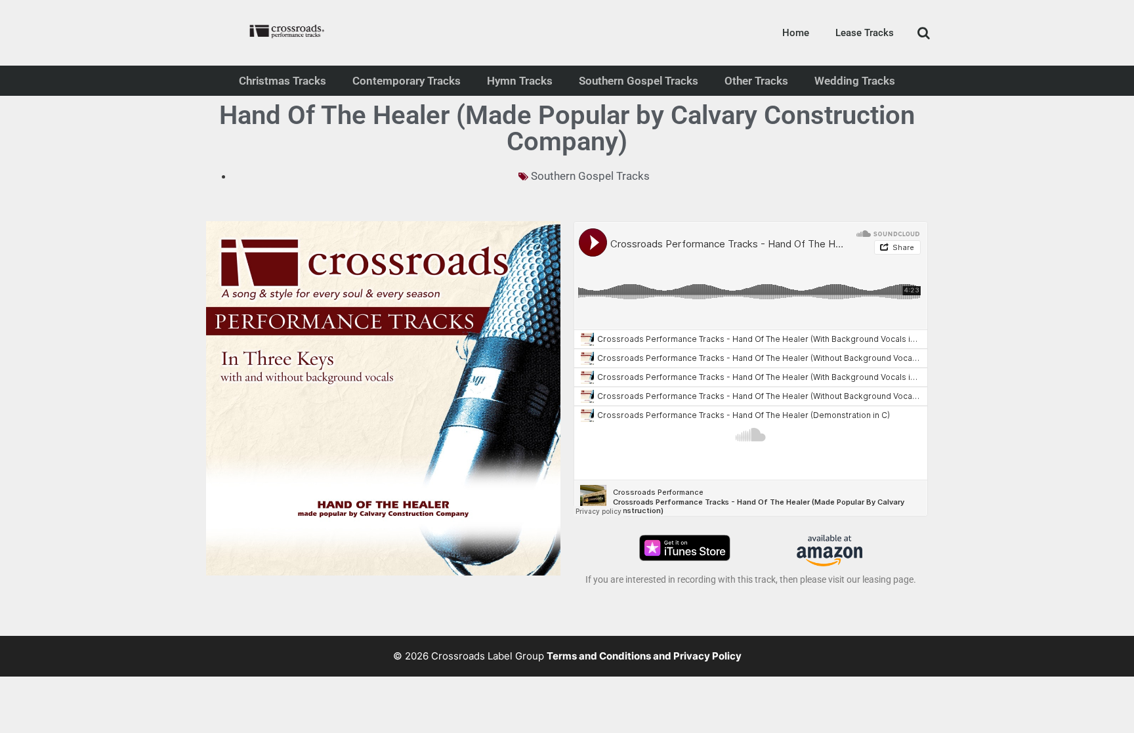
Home (795, 33)
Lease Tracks (864, 33)
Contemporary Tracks (406, 80)
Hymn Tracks (520, 80)
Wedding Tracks (854, 80)
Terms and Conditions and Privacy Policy (644, 656)
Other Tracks (756, 80)
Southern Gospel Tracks (638, 80)
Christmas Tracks (282, 80)
